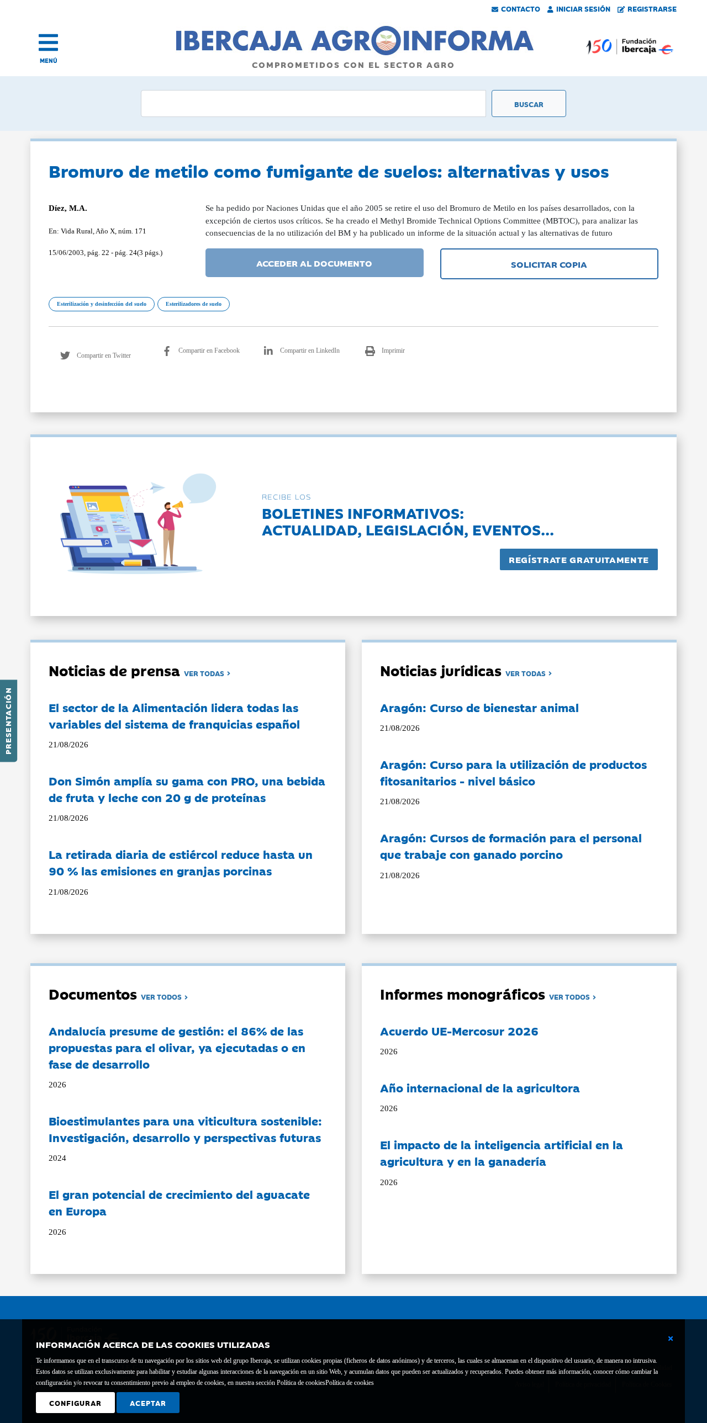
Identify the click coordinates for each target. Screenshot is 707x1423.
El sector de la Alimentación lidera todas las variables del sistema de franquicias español (174, 715)
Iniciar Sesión (583, 8)
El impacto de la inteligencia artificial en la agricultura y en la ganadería (501, 1152)
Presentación (7, 721)
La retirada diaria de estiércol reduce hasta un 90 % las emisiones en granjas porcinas (181, 862)
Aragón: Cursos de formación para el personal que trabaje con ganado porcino (511, 845)
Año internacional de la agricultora (480, 1087)
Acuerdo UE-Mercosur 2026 (459, 1030)
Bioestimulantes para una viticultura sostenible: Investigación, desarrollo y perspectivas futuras (185, 1128)
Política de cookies (349, 1383)
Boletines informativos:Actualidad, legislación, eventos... (408, 520)
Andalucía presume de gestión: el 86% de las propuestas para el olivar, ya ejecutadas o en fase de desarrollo (177, 1047)
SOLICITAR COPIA (549, 264)
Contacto (520, 8)
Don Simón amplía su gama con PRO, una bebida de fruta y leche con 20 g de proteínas (187, 788)
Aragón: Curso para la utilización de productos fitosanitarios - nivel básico (513, 772)
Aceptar (148, 1403)
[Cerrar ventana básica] (670, 1338)
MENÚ (48, 60)
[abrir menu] (48, 42)
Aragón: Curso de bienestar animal (479, 707)
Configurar (75, 1403)
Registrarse (652, 8)
